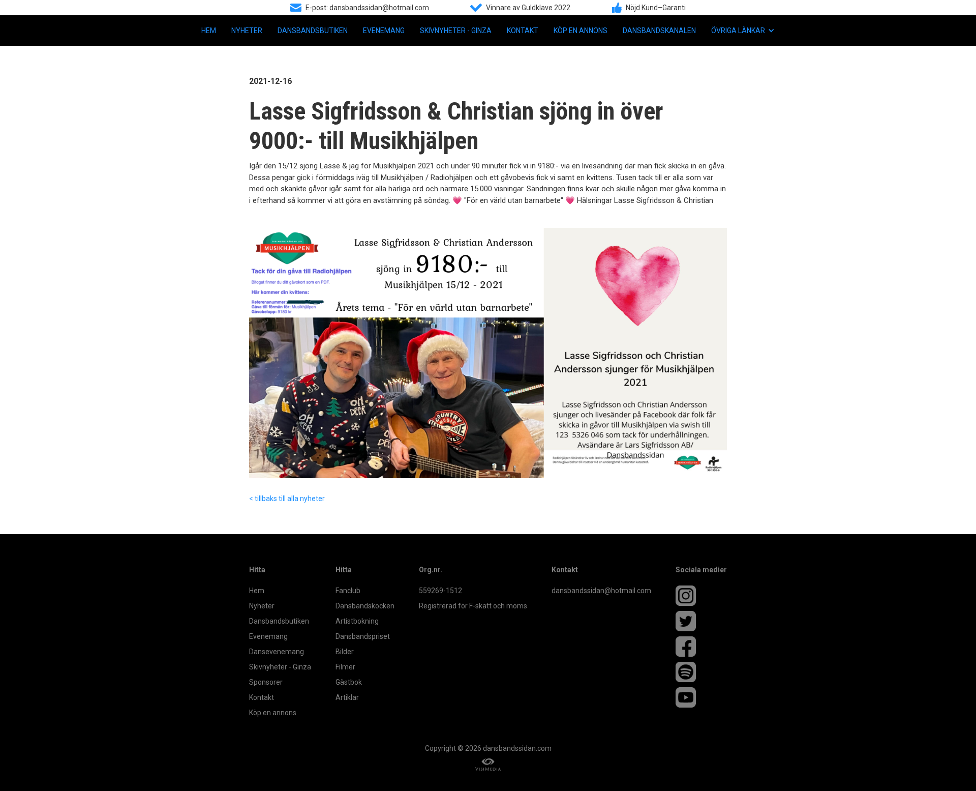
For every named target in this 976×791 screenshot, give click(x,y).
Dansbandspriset (363, 636)
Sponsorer (266, 682)
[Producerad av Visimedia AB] (488, 764)
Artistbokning (357, 621)
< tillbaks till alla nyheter (287, 498)
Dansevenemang (276, 652)
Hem (208, 30)
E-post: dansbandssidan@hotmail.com (367, 8)
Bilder (345, 652)
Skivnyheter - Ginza (456, 30)
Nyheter (246, 30)
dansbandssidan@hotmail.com (601, 591)
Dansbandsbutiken (313, 30)
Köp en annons (580, 30)
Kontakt (522, 30)
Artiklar (347, 697)
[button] (743, 30)
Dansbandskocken (365, 606)
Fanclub (348, 591)
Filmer (345, 667)
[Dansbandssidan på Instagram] (701, 595)
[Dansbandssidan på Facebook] (701, 646)
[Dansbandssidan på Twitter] (701, 621)
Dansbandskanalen (659, 30)
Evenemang (384, 30)
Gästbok (349, 682)
